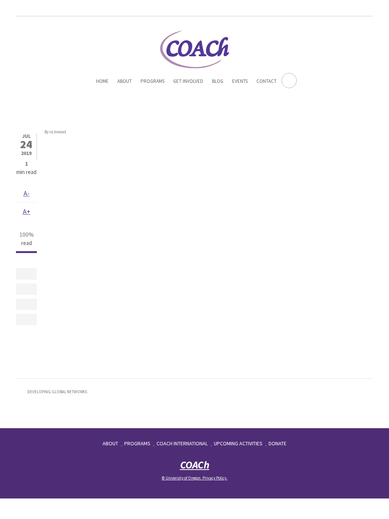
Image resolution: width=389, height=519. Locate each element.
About (124, 81)
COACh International (182, 443)
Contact (266, 81)
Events (240, 81)
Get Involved (188, 81)
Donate (277, 443)
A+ (26, 211)
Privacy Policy (214, 478)
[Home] (194, 48)
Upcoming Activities (238, 443)
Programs (152, 81)
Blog (217, 81)
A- (27, 193)
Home (102, 81)
